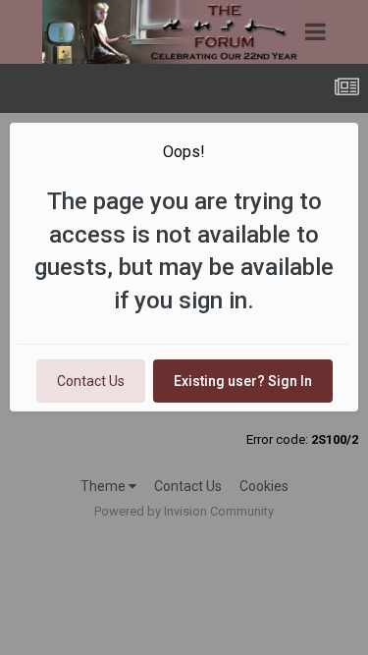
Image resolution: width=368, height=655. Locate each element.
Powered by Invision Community (184, 511)
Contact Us (91, 381)
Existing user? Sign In (243, 381)
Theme (104, 486)
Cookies (264, 486)
